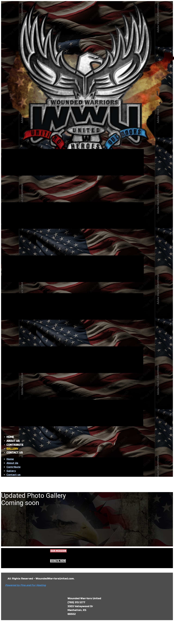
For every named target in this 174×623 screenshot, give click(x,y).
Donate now (58, 561)
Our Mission (58, 551)
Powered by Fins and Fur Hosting (25, 585)
